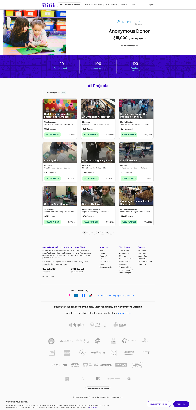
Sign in (151, 5)
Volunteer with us (125, 267)
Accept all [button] (181, 404)
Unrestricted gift (125, 273)
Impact (102, 253)
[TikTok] (91, 295)
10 (102, 233)
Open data (142, 259)
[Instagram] (68, 295)
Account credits (124, 253)
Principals (87, 306)
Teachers (76, 306)
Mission (102, 250)
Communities (142, 253)
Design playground (145, 261)
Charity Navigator (48, 264)
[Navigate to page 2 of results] (111, 232)
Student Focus (105, 256)
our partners (124, 313)
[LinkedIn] (76, 295)
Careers (102, 264)
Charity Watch (83, 262)
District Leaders (103, 306)
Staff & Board (105, 261)
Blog (145, 256)
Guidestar (63, 264)
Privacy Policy (93, 407)
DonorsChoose (48, 5)
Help (133, 5)
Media (140, 256)
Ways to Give (124, 247)
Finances (103, 259)
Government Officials (130, 306)
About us (124, 5)
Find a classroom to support (69, 5)
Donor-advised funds (126, 259)
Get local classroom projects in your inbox (116, 295)
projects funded (77, 270)
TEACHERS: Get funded (93, 5)
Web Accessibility (106, 267)
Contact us (142, 264)
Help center (142, 250)
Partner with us (111, 5)
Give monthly (123, 264)
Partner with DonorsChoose (98, 389)
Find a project (124, 250)
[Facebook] (83, 295)
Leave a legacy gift (126, 270)
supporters (49, 270)
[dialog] (98, 404)
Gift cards (122, 256)
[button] (159, 404)
